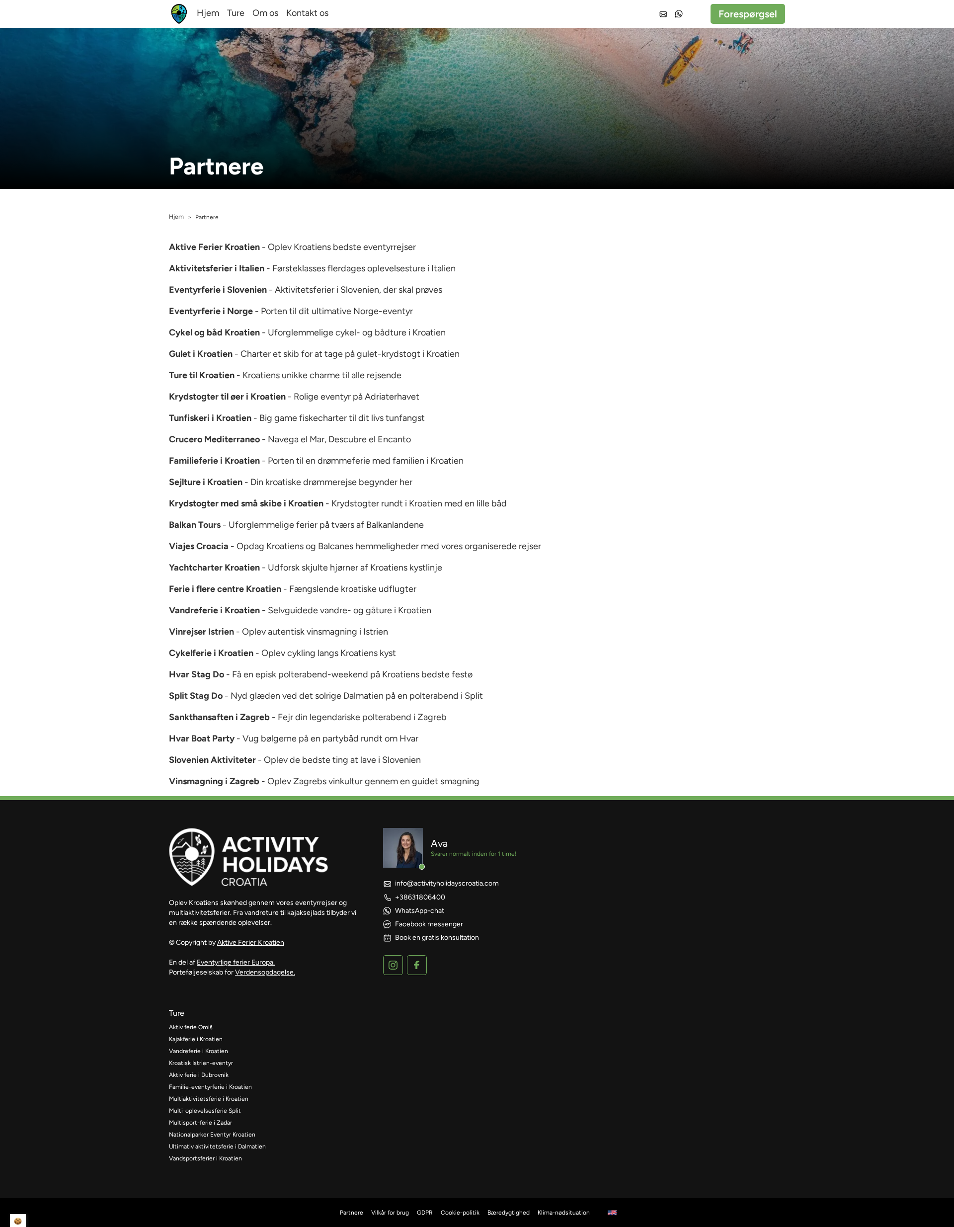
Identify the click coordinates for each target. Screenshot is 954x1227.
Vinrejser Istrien (201, 631)
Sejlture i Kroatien (205, 482)
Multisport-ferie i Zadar (200, 1122)
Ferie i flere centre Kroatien (225, 588)
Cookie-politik (460, 1212)
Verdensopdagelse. (265, 972)
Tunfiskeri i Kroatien (210, 417)
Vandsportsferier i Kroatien (205, 1158)
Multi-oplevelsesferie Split (205, 1110)
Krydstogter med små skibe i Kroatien (246, 503)
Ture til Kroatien (202, 375)
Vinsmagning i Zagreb (214, 781)
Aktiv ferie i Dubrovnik (199, 1074)
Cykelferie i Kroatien (211, 653)
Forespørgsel (747, 14)
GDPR (425, 1212)
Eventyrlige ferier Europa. (236, 962)
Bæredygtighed (508, 1212)
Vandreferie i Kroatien (214, 610)
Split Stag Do (196, 695)
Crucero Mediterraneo (214, 439)
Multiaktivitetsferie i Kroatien (208, 1098)
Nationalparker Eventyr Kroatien (212, 1134)
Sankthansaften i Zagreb (219, 717)
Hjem (208, 12)
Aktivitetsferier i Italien (216, 268)
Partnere (351, 1212)
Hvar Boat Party (202, 738)
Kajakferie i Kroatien (196, 1039)
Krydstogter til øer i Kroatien (227, 396)
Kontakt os (307, 12)
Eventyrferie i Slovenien (218, 289)
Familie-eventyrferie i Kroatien (210, 1086)
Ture (235, 12)
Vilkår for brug (390, 1212)
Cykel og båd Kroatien (214, 332)
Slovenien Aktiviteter (212, 759)
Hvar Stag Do (196, 674)
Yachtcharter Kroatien (214, 567)
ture (176, 1013)
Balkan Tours (195, 524)
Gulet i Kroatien (201, 353)
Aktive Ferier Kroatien (214, 247)
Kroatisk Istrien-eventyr (201, 1063)
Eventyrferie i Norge (211, 311)
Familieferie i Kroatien (214, 460)
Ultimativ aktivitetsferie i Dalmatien (217, 1146)
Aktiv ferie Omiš (191, 1027)
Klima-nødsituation (564, 1212)
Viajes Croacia (199, 546)
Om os (265, 12)
